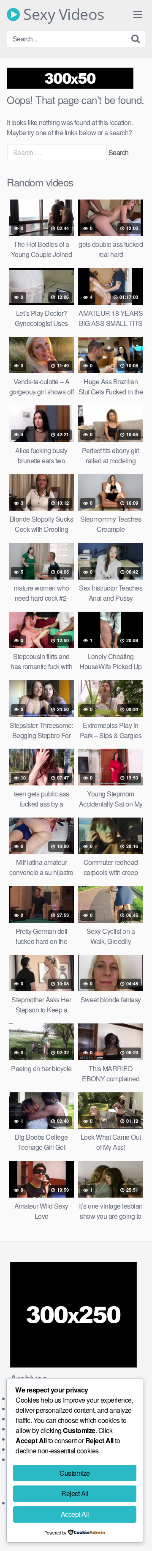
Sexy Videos (62, 14)
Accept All (75, 1514)
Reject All (74, 1493)
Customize (75, 1473)
